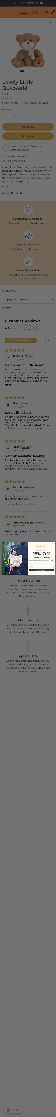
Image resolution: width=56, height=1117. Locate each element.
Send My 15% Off (41, 570)
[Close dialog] (53, 544)
